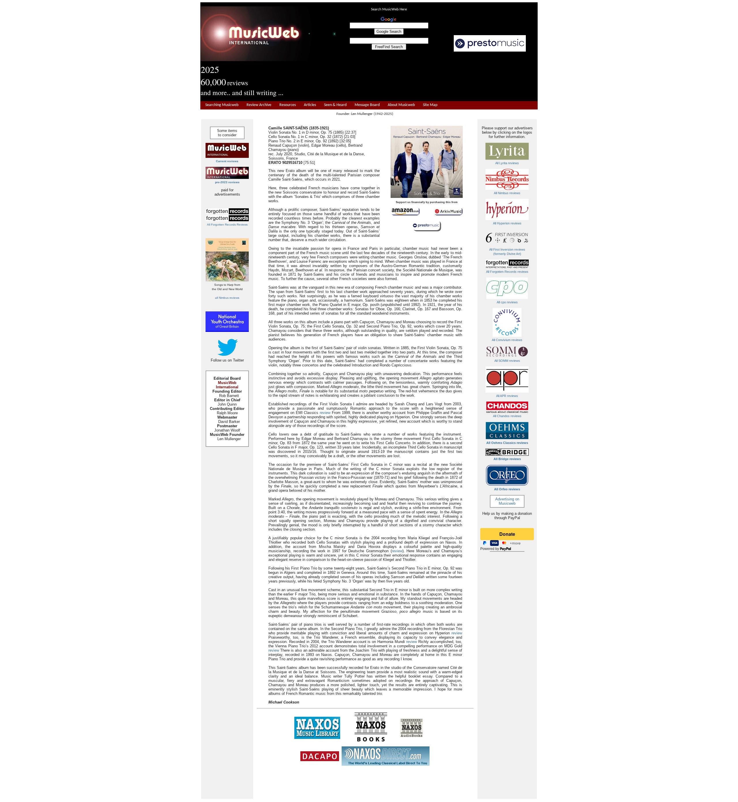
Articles (310, 105)
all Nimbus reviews (227, 297)
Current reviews (227, 161)
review (325, 413)
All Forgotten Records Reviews (227, 224)
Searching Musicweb (221, 105)
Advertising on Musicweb (507, 501)
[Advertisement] (436, 76)
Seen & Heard (335, 105)
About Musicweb (401, 105)
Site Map (430, 105)
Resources (287, 105)
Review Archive (258, 105)
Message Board (367, 105)
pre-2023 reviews (227, 182)
